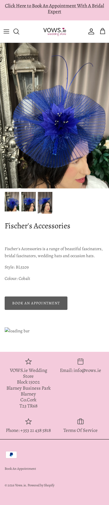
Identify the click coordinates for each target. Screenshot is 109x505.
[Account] (89, 25)
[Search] (19, 25)
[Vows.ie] (55, 25)
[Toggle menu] (6, 25)
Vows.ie (20, 479)
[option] (54, 110)
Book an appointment (36, 297)
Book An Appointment (20, 462)
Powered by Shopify (41, 479)
